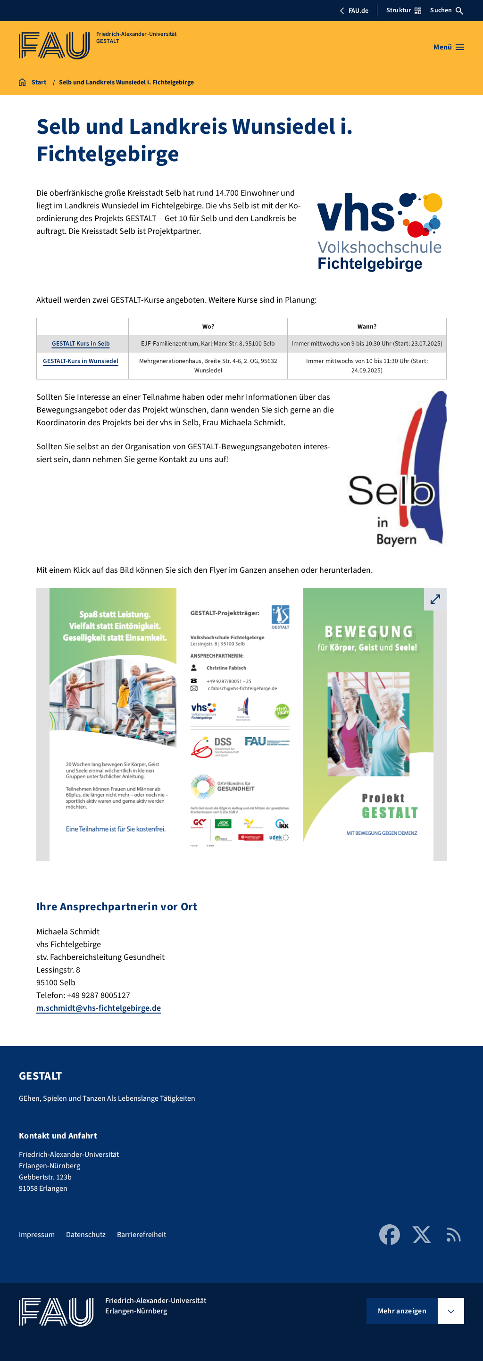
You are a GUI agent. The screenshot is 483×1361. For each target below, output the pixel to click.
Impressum (37, 1234)
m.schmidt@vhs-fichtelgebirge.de (98, 1008)
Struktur (398, 10)
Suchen (441, 10)
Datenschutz (86, 1234)
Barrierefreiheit (141, 1234)
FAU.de (358, 11)
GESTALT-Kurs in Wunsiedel (80, 360)
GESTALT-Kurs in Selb (81, 343)
